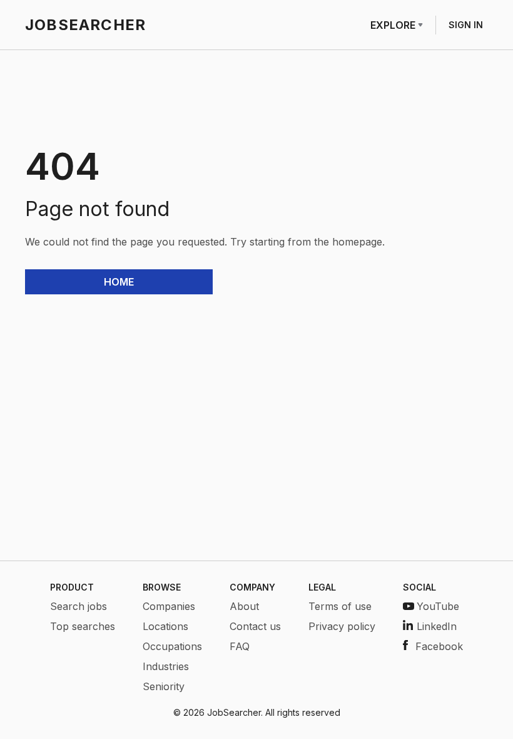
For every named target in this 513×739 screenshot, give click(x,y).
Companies (169, 606)
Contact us (255, 626)
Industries (166, 666)
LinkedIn (437, 626)
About (244, 606)
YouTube (438, 606)
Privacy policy (341, 626)
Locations (165, 626)
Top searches (82, 626)
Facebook (439, 646)
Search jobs (78, 606)
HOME (119, 282)
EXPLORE (392, 25)
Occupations (172, 646)
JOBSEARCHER (85, 25)
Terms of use (340, 606)
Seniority (164, 686)
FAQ (240, 646)
